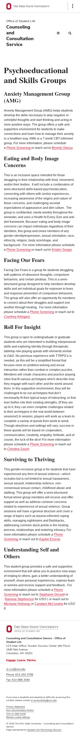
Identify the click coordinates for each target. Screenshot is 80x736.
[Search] (70, 33)
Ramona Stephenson (19, 599)
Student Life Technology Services (44, 729)
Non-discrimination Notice (20, 710)
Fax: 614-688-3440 (18, 679)
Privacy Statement (15, 706)
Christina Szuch (18, 449)
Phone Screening (18, 249)
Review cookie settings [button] (18, 717)
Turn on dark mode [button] (16, 713)
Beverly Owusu (62, 147)
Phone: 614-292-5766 (19, 674)
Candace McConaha (49, 603)
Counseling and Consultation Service (20, 35)
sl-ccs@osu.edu (15, 669)
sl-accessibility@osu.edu (44, 700)
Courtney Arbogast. (17, 316)
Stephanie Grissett (52, 594)
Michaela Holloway (17, 603)
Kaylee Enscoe (49, 539)
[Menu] (58, 33)
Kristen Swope (62, 249)
